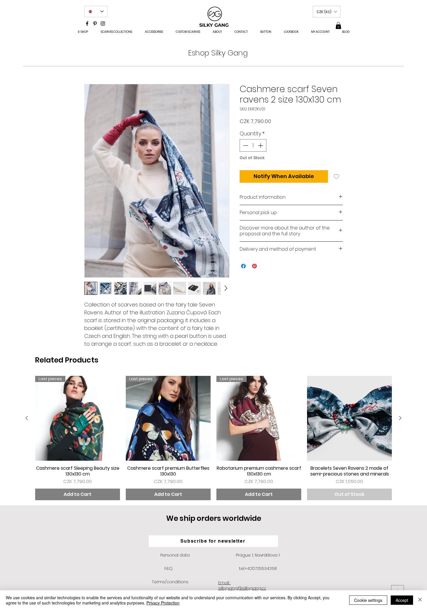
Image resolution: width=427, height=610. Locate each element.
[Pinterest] (95, 23)
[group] (213, 438)
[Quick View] (349, 418)
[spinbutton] (253, 145)
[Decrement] (245, 145)
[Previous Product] (26, 418)
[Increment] (260, 145)
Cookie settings (368, 600)
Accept (402, 600)
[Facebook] (87, 23)
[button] (326, 11)
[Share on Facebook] (243, 266)
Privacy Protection (163, 603)
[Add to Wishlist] (336, 176)
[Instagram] (103, 23)
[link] (338, 25)
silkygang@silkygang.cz (242, 588)
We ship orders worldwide (213, 518)
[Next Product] (400, 418)
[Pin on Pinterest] (254, 266)
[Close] (420, 600)
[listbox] (326, 11)
